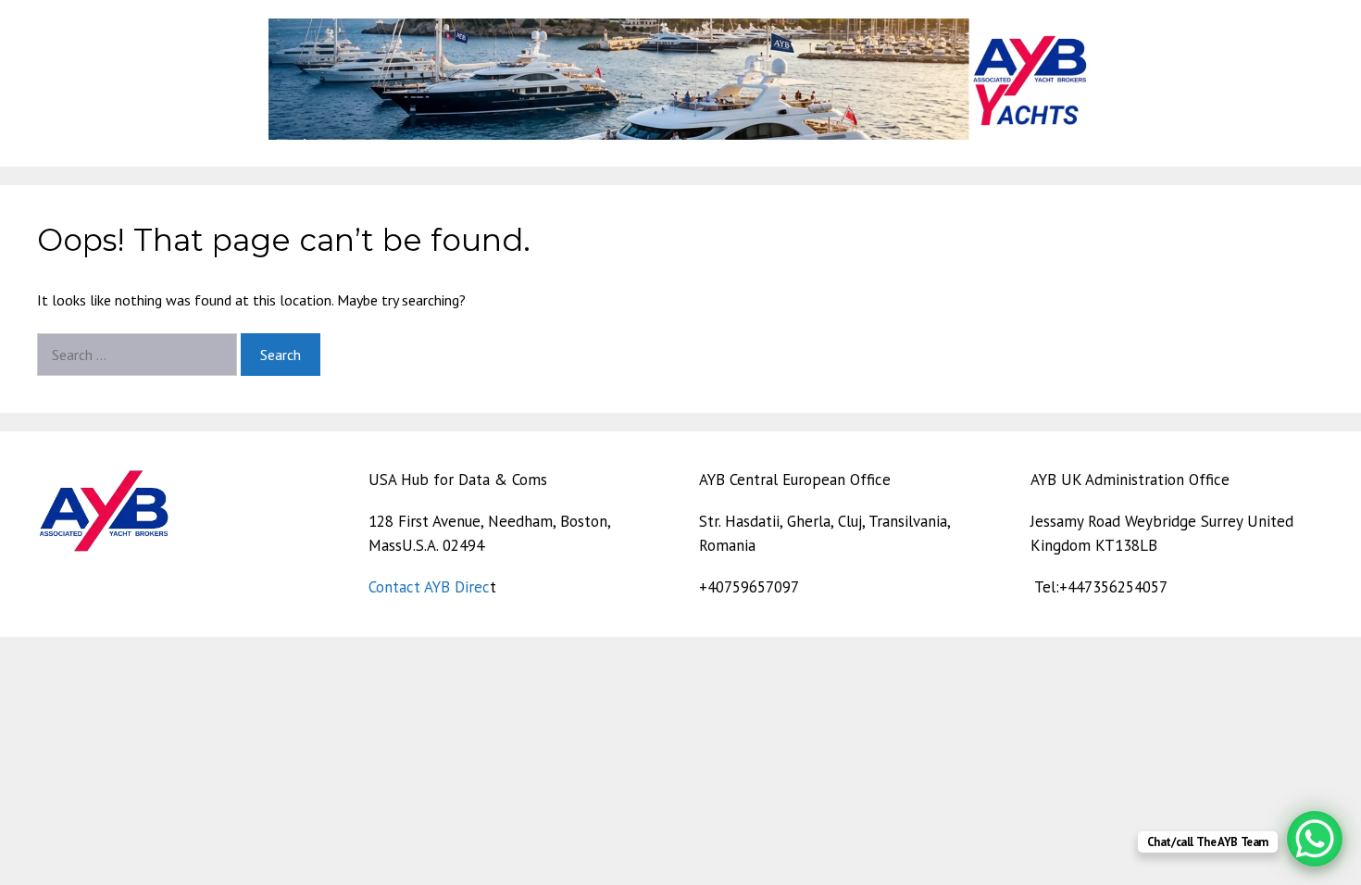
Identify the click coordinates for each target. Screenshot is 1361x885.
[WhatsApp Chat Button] (1314, 838)
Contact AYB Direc (429, 587)
